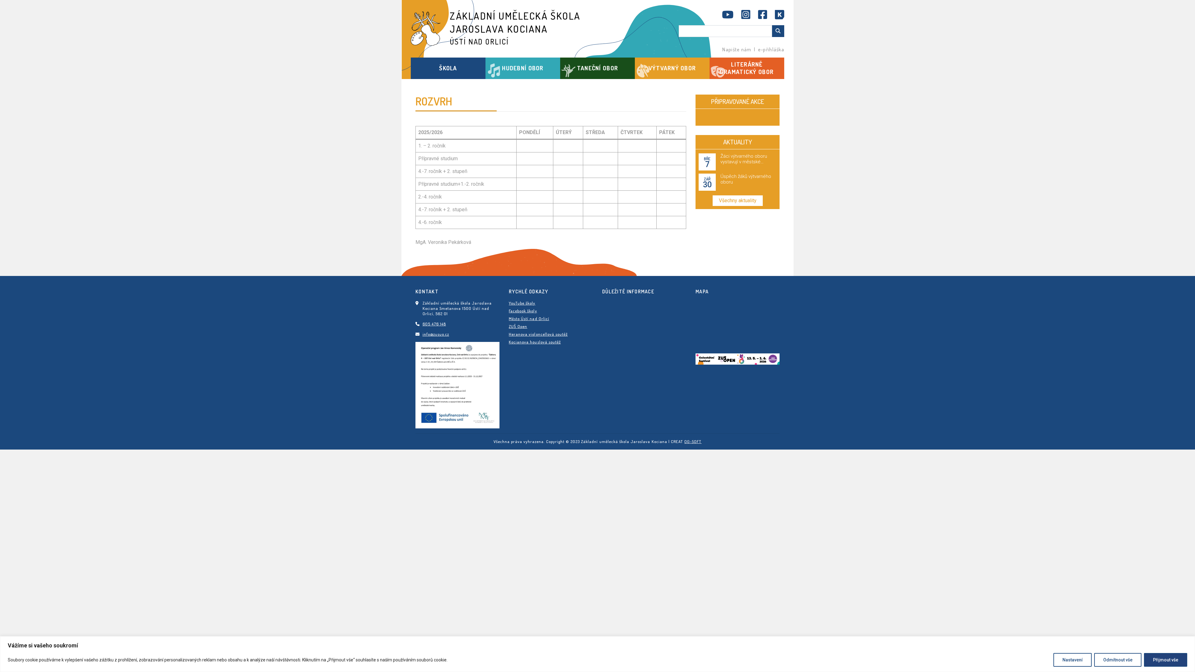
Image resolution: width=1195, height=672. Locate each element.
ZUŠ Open (518, 326)
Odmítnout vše (1117, 659)
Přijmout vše (1165, 659)
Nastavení (1072, 659)
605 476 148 (434, 323)
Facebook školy (523, 310)
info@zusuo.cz (436, 334)
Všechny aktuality (738, 200)
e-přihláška (771, 49)
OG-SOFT (692, 441)
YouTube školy (522, 303)
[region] (597, 654)
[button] (448, 68)
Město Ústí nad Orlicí (529, 318)
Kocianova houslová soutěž (535, 341)
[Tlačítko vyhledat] (778, 31)
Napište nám (736, 49)
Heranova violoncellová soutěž (538, 334)
